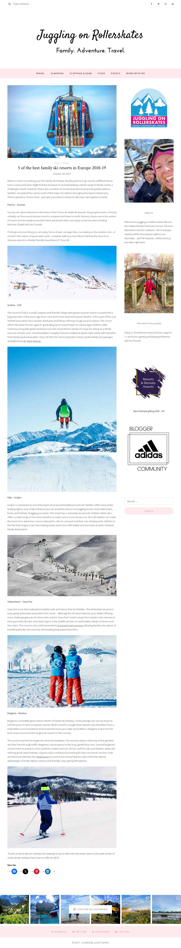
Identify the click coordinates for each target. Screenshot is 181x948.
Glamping (57, 73)
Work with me (135, 73)
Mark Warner (34, 341)
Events (115, 73)
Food (101, 73)
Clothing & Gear (81, 73)
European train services (70, 625)
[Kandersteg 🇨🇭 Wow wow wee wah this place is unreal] (14, 909)
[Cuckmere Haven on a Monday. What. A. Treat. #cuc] (136, 909)
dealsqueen (42, 756)
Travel (40, 73)
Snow (56, 163)
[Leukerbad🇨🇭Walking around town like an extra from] (44, 909)
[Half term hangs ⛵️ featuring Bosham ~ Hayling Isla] (166, 909)
